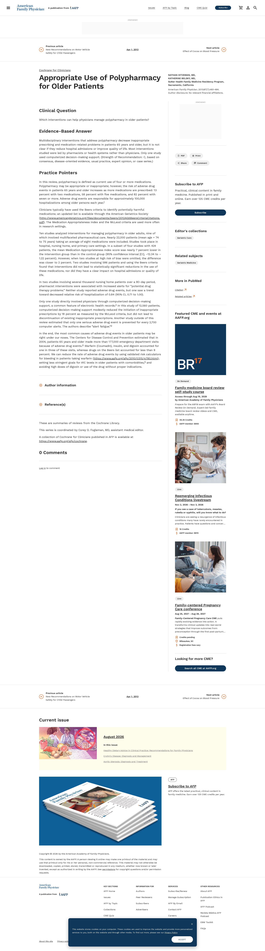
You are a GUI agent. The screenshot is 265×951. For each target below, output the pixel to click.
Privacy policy (63, 941)
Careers (172, 915)
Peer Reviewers (144, 897)
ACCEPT (182, 939)
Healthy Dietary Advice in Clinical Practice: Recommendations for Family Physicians (148, 750)
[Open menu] (8, 8)
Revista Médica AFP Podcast (210, 914)
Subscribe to (182, 786)
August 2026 (113, 737)
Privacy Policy (171, 932)
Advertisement (132, 20)
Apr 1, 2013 (132, 49)
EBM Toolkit (206, 922)
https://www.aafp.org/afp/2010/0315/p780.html (126, 358)
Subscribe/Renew (177, 891)
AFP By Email (175, 903)
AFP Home (109, 891)
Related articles (183, 296)
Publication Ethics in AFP (211, 899)
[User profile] (248, 8)
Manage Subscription (179, 897)
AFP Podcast (207, 906)
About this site (46, 941)
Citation (179, 290)
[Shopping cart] (241, 8)
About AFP (206, 891)
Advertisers (142, 909)
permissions (108, 869)
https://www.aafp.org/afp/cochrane (63, 441)
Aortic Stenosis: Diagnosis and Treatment (125, 761)
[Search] (255, 8)
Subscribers (142, 903)
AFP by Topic (170, 7)
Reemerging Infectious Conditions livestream (193, 498)
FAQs (203, 928)
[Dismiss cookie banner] (192, 924)
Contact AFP (174, 909)
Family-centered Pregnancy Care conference (198, 607)
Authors (140, 891)
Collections (109, 909)
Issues (151, 7)
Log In (42, 468)
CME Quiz (202, 7)
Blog (186, 7)
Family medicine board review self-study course (199, 390)
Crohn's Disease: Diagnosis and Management (127, 756)
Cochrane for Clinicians (55, 70)
